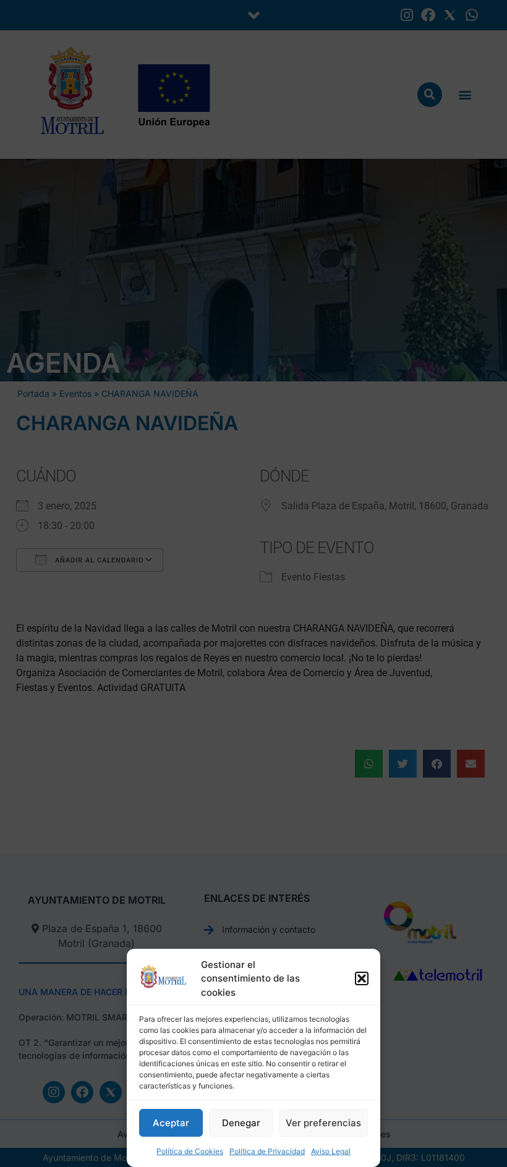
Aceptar (171, 1123)
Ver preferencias (323, 1123)
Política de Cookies (189, 1151)
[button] (362, 978)
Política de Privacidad (267, 1151)
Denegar (241, 1123)
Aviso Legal (331, 1151)
